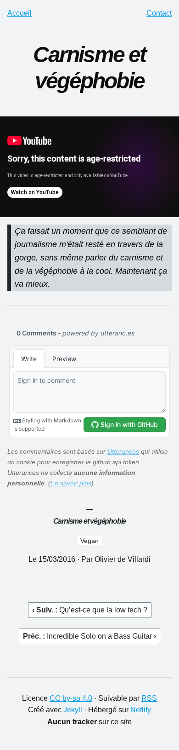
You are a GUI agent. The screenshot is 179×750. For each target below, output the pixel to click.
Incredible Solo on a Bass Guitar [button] (100, 636)
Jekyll (72, 710)
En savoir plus (70, 483)
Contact (159, 13)
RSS (149, 698)
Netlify (140, 710)
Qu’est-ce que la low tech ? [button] (103, 610)
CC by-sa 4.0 (71, 698)
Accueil (19, 13)
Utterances (123, 451)
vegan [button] (89, 540)
